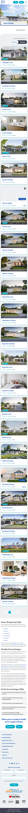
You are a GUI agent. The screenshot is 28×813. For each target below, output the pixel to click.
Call (15, 2)
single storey (17, 643)
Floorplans (22, 42)
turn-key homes (12, 666)
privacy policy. (21, 781)
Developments (5, 752)
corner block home (14, 644)
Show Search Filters (20, 30)
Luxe (19, 675)
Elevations (14, 42)
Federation (17, 59)
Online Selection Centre (7, 758)
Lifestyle (5, 640)
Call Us (19, 726)
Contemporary (11, 59)
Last (21, 612)
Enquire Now (10, 726)
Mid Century (23, 59)
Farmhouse (6, 638)
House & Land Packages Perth (8, 743)
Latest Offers (5, 749)
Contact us (4, 755)
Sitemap (8, 811)
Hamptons (5, 59)
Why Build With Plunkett (7, 746)
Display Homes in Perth (7, 740)
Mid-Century (6, 633)
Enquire (21, 2)
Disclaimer (13, 811)
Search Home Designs (7, 734)
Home (4, 11)
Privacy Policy (18, 811)
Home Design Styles (6, 737)
